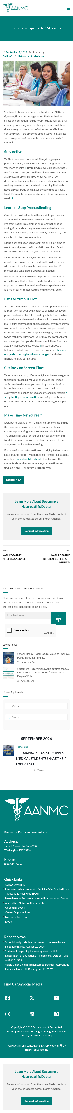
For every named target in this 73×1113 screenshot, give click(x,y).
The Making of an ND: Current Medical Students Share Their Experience (41, 758)
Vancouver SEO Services (40, 1045)
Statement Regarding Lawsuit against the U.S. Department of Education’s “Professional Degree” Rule (43, 672)
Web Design (14, 1045)
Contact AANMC (15, 884)
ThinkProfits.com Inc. (36, 1049)
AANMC (7, 56)
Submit (58, 619)
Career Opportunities (17, 912)
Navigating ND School (27, 458)
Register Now (13, 479)
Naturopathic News (16, 916)
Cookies (35, 1035)
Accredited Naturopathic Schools (24, 902)
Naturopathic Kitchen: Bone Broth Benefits (56, 559)
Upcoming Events (15, 907)
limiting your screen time (25, 397)
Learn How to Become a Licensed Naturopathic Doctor (37, 898)
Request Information (37, 531)
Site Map (47, 1035)
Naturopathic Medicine (31, 56)
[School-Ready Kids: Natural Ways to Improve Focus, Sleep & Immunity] (8, 658)
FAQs (8, 921)
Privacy (25, 1035)
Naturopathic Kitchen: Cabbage (14, 557)
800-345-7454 (13, 864)
